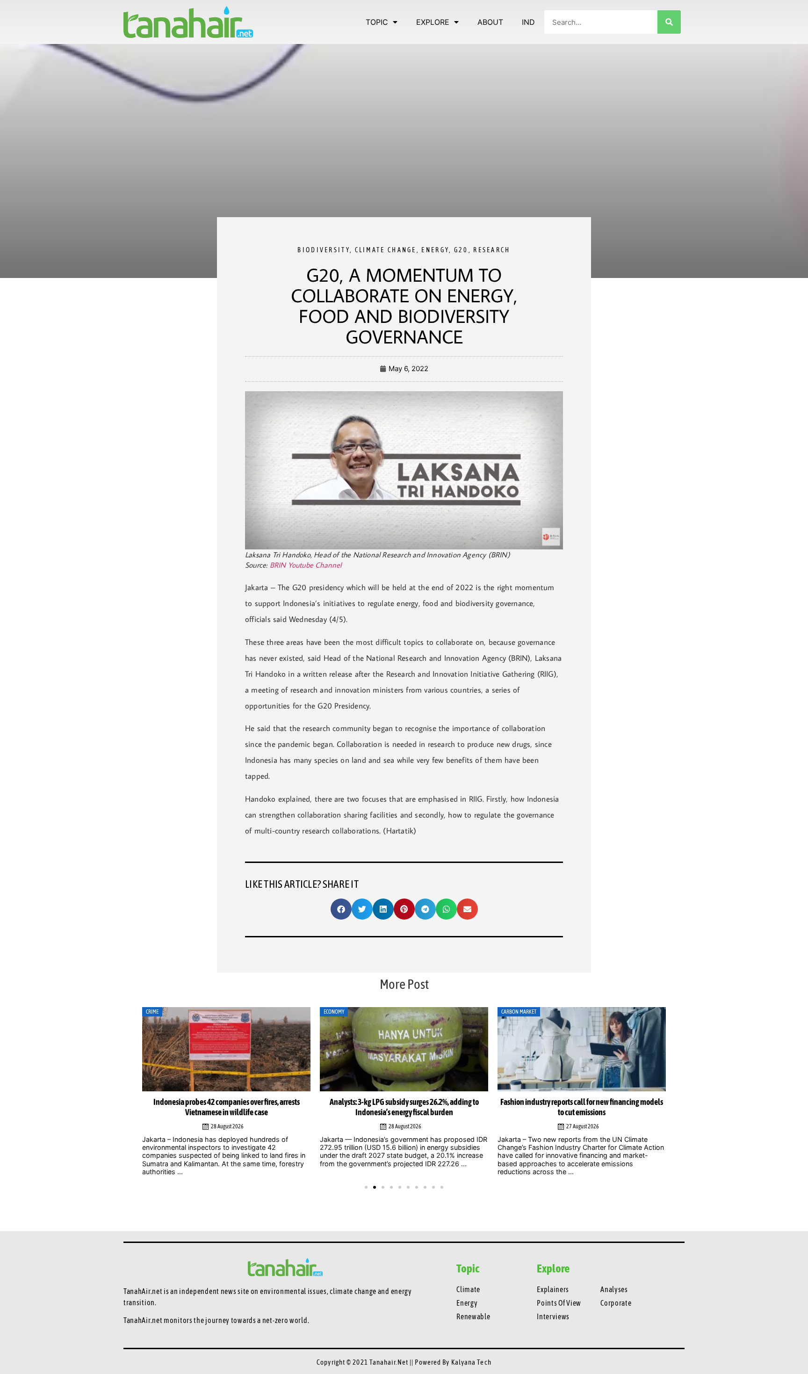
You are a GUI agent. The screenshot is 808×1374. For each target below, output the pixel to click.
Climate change (386, 250)
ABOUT (490, 22)
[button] (341, 909)
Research (491, 250)
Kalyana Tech (471, 1362)
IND (528, 22)
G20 (461, 250)
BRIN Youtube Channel (306, 565)
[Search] (669, 22)
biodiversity (323, 250)
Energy (435, 250)
